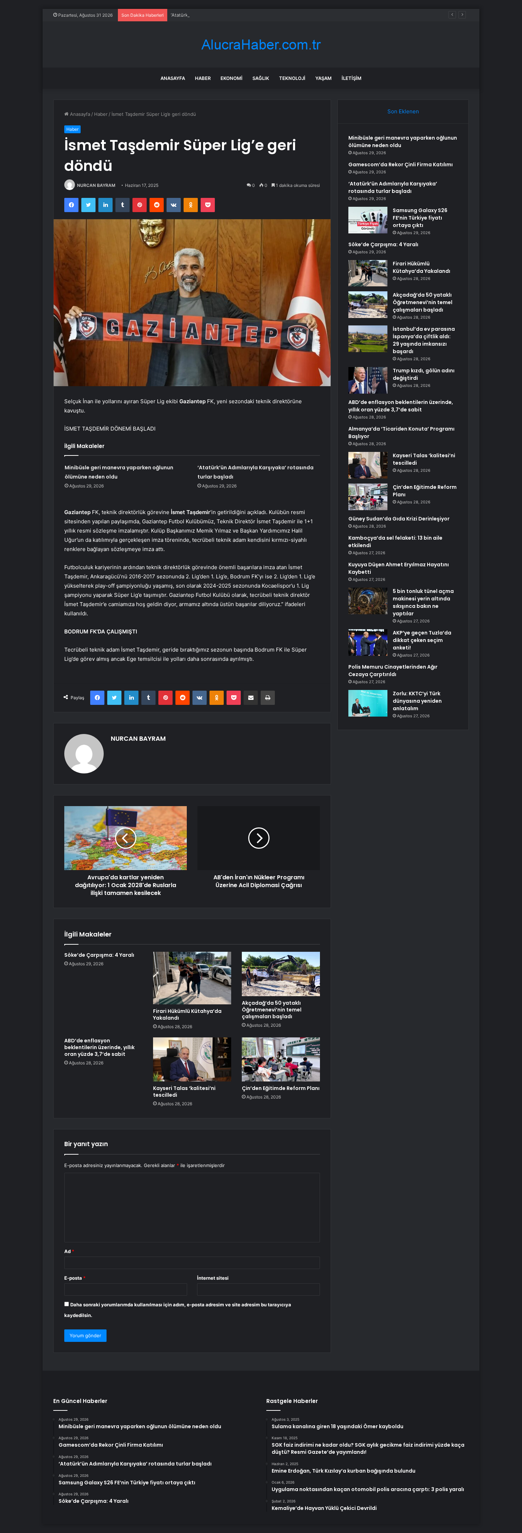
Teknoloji (292, 78)
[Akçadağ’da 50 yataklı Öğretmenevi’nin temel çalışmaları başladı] (281, 974)
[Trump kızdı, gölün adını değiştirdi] (367, 380)
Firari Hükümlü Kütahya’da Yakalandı (187, 1014)
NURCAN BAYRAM (96, 185)
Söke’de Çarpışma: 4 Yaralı (99, 955)
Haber (203, 78)
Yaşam (323, 78)
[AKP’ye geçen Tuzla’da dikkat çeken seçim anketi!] (367, 642)
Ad (69, 1251)
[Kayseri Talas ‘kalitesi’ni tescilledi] (192, 1059)
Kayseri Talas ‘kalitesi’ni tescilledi (184, 1092)
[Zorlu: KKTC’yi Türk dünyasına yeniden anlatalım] (367, 703)
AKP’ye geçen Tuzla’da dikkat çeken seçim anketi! (422, 640)
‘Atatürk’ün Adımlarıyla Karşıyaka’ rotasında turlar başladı (232, 15)
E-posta (75, 1278)
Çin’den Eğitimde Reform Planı (281, 1088)
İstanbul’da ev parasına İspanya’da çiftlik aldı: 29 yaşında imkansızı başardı (424, 340)
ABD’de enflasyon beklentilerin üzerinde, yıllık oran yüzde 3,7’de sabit (99, 1047)
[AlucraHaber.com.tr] (261, 44)
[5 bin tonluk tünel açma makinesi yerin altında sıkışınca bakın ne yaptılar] (367, 601)
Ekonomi (232, 78)
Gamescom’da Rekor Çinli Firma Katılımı (400, 164)
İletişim (351, 78)
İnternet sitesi (213, 1278)
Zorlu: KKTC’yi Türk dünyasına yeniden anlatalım (417, 701)
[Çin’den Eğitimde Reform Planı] (281, 1059)
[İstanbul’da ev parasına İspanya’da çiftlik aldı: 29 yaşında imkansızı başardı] (367, 338)
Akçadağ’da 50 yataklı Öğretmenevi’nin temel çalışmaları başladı (271, 1009)
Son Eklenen (403, 111)
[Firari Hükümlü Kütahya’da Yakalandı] (192, 978)
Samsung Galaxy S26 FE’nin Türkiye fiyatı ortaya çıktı (420, 218)
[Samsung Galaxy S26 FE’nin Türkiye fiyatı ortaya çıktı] (367, 220)
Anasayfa (173, 78)
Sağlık (260, 78)
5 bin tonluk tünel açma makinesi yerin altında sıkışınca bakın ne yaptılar (423, 602)
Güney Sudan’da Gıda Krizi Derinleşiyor (399, 518)
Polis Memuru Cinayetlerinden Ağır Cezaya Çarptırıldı (392, 670)
